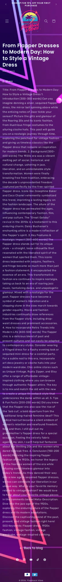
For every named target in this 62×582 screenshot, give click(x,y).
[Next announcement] (56, 4)
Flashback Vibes (35, 580)
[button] (7, 21)
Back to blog (33, 548)
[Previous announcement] (6, 4)
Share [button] (9, 81)
